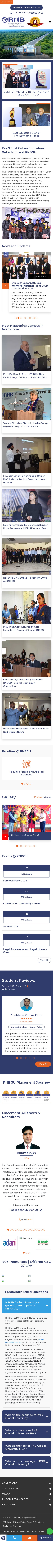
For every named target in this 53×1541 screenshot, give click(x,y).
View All (44, 960)
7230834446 (36, 13)
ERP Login (7, 1522)
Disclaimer (7, 1526)
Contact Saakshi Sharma (26, 1027)
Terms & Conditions (35, 1522)
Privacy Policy (19, 1522)
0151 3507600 (21, 12)
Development (24, 1531)
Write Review (8, 989)
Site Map (17, 1526)
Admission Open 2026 (26, 7)
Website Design (9, 1531)
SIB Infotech (39, 1531)
